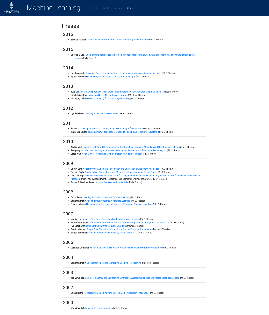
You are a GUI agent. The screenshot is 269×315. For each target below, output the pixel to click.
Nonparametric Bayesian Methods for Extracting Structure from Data (119, 204)
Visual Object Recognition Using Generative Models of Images (111, 153)
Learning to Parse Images (97, 308)
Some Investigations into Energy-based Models (110, 232)
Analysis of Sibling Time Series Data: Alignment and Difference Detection (126, 247)
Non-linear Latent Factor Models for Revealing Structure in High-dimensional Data (129, 222)
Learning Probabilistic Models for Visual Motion (106, 197)
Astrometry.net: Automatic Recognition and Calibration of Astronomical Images (121, 168)
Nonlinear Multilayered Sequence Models (105, 226)
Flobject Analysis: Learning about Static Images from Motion (112, 128)
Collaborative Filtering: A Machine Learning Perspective (114, 263)
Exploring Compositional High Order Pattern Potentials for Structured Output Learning (119, 91)
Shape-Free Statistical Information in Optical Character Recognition (119, 229)
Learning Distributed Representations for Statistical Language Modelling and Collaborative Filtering (131, 147)
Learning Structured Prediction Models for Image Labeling (110, 219)
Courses (117, 7)
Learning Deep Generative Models (111, 182)
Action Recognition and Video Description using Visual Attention (117, 39)
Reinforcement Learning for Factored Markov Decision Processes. (116, 293)
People (106, 7)
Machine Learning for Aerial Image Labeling (108, 98)
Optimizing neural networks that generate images (111, 76)
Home (95, 7)
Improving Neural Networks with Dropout (108, 95)
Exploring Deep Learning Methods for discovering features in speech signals (123, 73)
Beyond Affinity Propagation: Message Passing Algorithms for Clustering (123, 132)
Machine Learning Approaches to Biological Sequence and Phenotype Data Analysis (126, 150)
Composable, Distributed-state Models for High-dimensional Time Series (121, 172)
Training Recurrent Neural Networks (102, 113)
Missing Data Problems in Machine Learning (108, 200)
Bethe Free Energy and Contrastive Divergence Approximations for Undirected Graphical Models (132, 278)
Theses (128, 7)
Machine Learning (53, 8)
